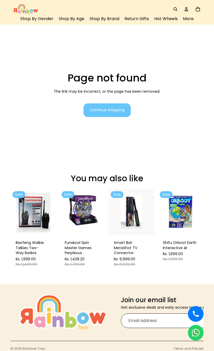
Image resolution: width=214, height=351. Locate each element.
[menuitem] (188, 19)
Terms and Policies (189, 348)
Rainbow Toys (34, 348)
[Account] (186, 9)
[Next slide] (50, 212)
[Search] (175, 9)
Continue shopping (107, 110)
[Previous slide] (16, 212)
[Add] (48, 227)
